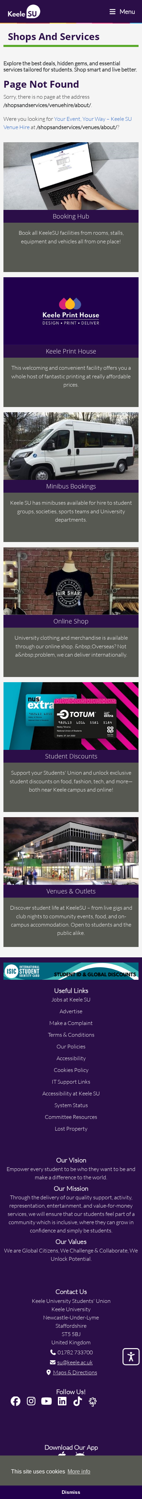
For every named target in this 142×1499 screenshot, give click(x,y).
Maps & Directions (75, 1372)
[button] (17, 1401)
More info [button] (79, 1471)
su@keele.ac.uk (75, 1362)
